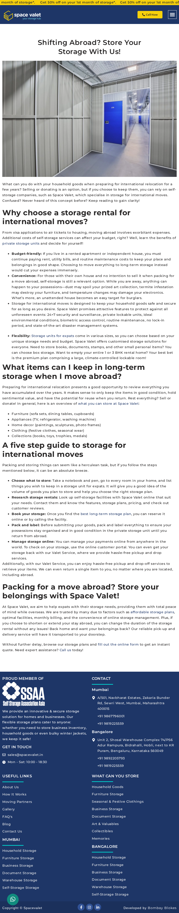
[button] (172, 14)
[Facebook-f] (81, 907)
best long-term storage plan (106, 514)
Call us (65, 650)
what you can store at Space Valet (108, 403)
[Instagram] (89, 907)
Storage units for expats (52, 336)
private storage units (21, 243)
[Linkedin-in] (97, 907)
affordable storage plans (152, 612)
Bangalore (102, 732)
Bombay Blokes (162, 908)
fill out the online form (118, 644)
